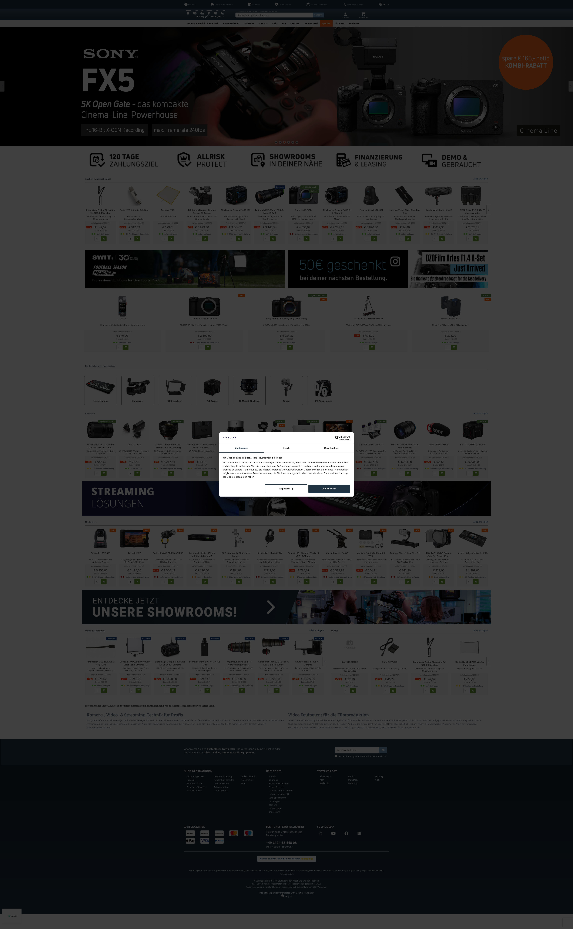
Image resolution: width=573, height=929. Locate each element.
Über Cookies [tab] (331, 448)
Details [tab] (286, 448)
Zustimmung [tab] (241, 448)
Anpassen (284, 488)
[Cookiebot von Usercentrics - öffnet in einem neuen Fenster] (337, 438)
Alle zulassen (329, 488)
